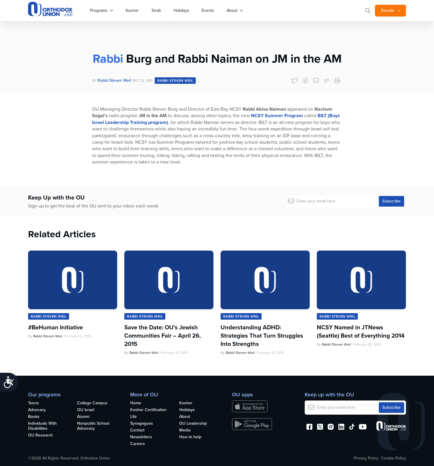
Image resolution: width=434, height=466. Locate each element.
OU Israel (85, 410)
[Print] (337, 80)
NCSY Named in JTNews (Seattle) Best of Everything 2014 (360, 331)
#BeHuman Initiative (55, 327)
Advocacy (37, 410)
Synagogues (141, 423)
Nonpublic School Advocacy (93, 426)
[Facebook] (305, 80)
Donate (387, 10)
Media (184, 430)
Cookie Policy (393, 458)
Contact (137, 430)
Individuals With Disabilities (42, 426)
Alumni (83, 417)
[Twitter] (294, 80)
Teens (33, 403)
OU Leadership (193, 423)
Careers (137, 444)
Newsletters (141, 437)
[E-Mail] (316, 80)
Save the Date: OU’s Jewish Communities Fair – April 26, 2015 (162, 335)
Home (135, 403)
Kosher (132, 10)
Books (34, 417)
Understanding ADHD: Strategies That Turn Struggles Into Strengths (262, 335)
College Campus (92, 403)
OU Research (40, 435)
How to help (190, 437)
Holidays (181, 10)
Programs (98, 10)
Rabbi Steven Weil (114, 80)
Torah (156, 10)
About (231, 10)
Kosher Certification (148, 410)
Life (133, 417)
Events (208, 10)
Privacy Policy (366, 458)
